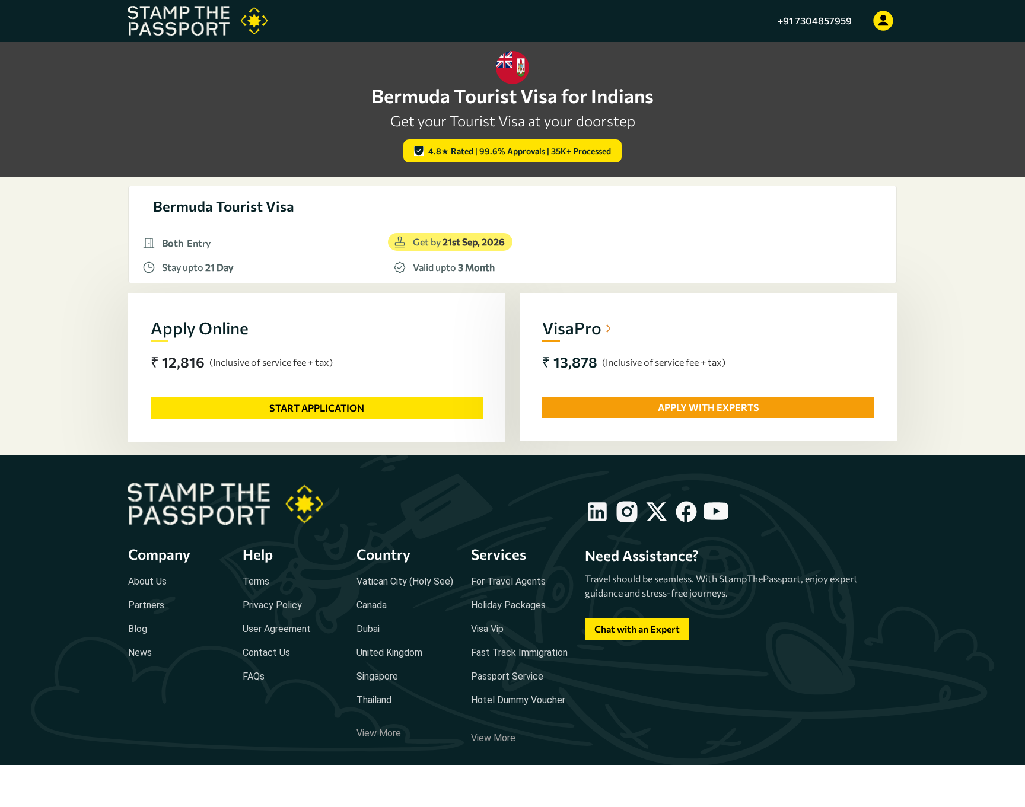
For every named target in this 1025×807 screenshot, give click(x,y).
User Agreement (277, 628)
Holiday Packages (508, 605)
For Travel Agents (508, 581)
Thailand (373, 700)
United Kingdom (389, 652)
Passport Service (507, 676)
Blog (137, 628)
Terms (256, 581)
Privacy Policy (272, 605)
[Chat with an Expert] (637, 640)
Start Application (316, 407)
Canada (371, 605)
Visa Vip (487, 628)
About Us (147, 581)
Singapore (377, 676)
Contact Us (266, 652)
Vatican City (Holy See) (404, 581)
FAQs (254, 676)
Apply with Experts (708, 407)
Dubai (368, 628)
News (140, 652)
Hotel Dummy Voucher (518, 700)
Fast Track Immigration (519, 652)
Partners (146, 605)
